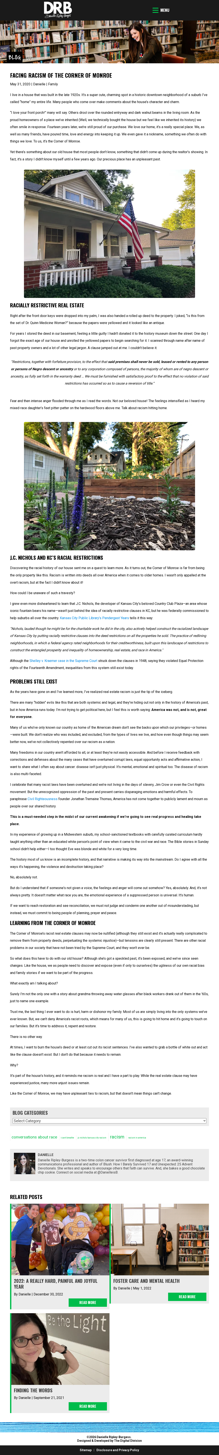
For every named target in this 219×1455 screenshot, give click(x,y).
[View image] (58, 17)
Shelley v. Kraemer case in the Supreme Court (63, 661)
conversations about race (34, 1137)
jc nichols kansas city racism (92, 1138)
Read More (87, 1302)
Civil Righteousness (43, 799)
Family (53, 84)
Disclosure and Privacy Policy (117, 1450)
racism (117, 1137)
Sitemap (86, 1450)
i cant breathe (67, 1138)
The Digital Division (128, 1440)
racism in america (137, 1138)
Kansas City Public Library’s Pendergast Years (94, 618)
